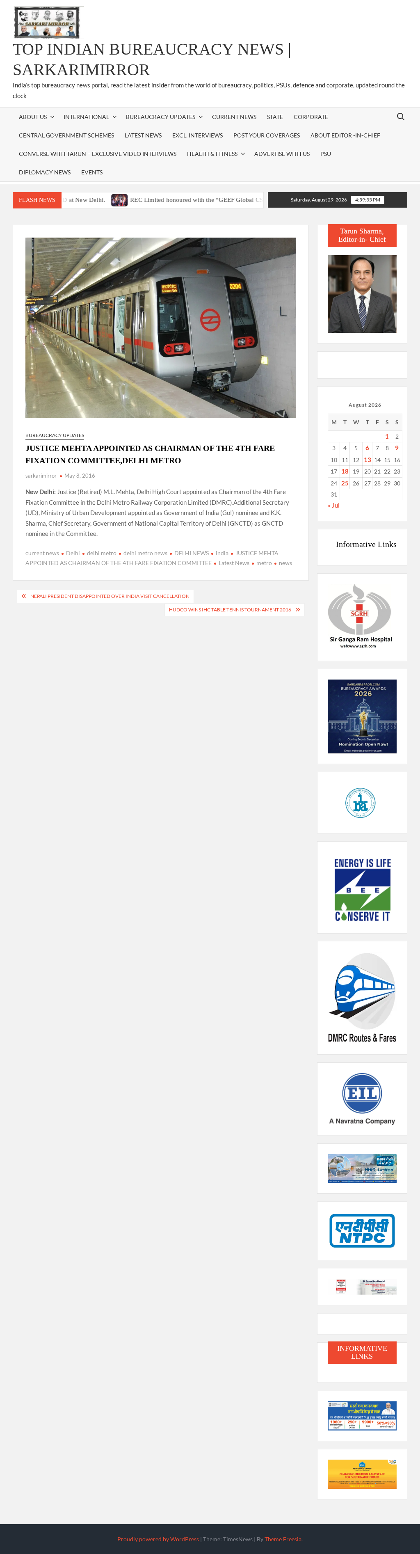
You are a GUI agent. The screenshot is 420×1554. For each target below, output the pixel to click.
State (275, 116)
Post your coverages (266, 135)
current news (42, 552)
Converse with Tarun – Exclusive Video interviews (97, 153)
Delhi (73, 552)
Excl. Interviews (197, 135)
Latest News (143, 135)
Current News (234, 116)
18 (345, 471)
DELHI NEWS (191, 552)
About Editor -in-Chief (345, 135)
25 (345, 483)
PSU (325, 153)
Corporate (311, 116)
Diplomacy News (45, 172)
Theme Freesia (283, 1539)
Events (92, 172)
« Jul (334, 505)
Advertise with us (282, 153)
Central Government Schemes (66, 135)
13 (367, 459)
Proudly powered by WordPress (158, 1539)
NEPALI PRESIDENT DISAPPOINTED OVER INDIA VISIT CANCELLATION (109, 596)
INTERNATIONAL (86, 116)
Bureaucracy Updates (160, 116)
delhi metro (101, 552)
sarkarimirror (41, 475)
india (222, 552)
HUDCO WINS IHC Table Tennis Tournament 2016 (230, 609)
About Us (33, 116)
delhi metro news (145, 552)
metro (264, 562)
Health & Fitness (212, 153)
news (285, 562)
